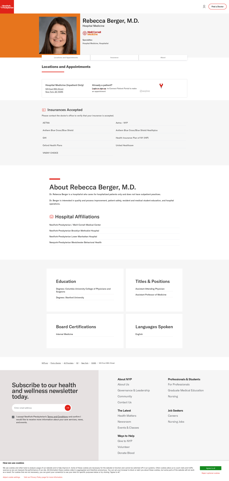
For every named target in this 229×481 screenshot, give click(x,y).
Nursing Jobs (176, 421)
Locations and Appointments (66, 57)
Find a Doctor (218, 6)
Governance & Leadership (134, 390)
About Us (123, 384)
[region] (161, 88)
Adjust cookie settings (11, 477)
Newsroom (124, 421)
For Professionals (179, 384)
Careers (173, 415)
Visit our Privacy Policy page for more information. (43, 477)
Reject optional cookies (211, 473)
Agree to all (210, 468)
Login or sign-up (99, 88)
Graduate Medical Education (186, 390)
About (163, 57)
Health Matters (127, 415)
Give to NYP (125, 441)
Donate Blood (126, 453)
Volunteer (124, 447)
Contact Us (125, 402)
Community (125, 396)
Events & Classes (128, 427)
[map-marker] (161, 85)
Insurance (114, 57)
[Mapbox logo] (145, 91)
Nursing (173, 396)
